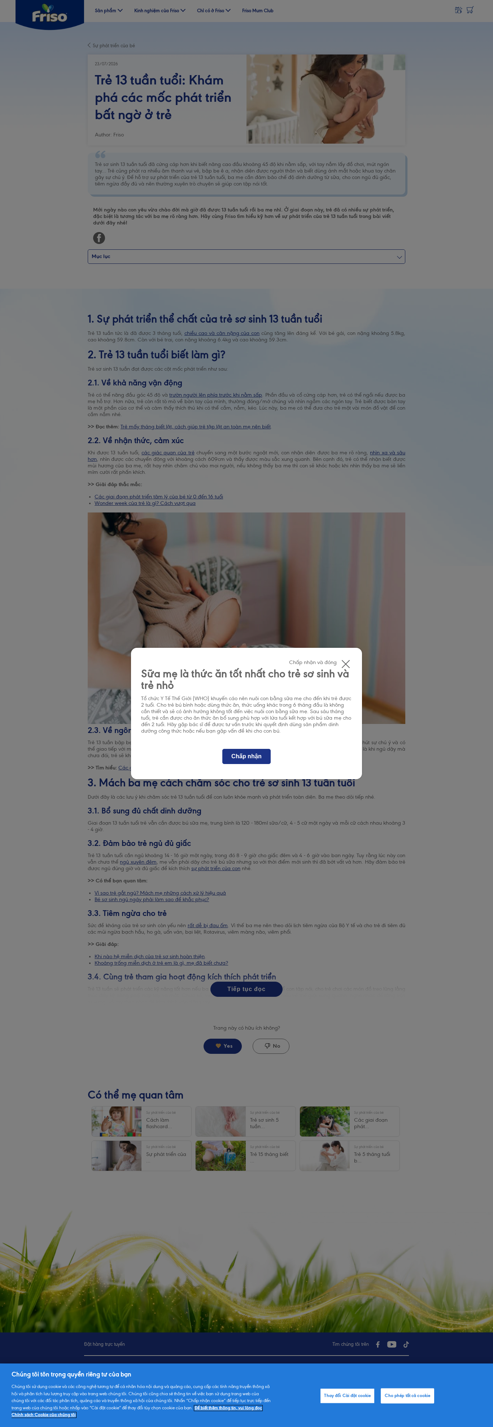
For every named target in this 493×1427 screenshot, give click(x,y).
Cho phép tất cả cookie (407, 1395)
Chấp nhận (246, 756)
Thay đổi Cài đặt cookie (347, 1395)
